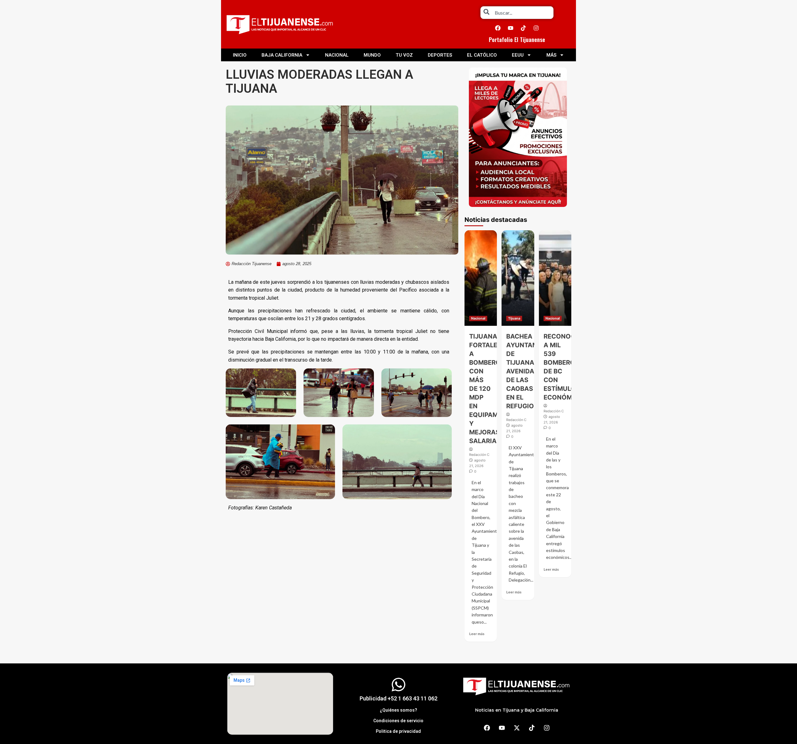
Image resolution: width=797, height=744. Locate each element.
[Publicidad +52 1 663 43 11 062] (398, 684)
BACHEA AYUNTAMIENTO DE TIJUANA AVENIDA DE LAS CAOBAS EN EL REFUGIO (531, 371)
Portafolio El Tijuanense (517, 39)
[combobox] (517, 12)
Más (551, 55)
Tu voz (404, 55)
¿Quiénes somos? (398, 710)
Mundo (372, 55)
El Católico (482, 55)
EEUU (518, 55)
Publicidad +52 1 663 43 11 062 (398, 698)
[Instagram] (536, 28)
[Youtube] (510, 28)
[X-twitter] (517, 728)
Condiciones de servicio (398, 720)
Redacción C (479, 454)
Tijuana (514, 318)
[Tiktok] (523, 28)
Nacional (337, 55)
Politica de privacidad (398, 731)
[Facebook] (497, 28)
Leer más (476, 633)
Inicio (240, 55)
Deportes (440, 55)
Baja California (282, 55)
